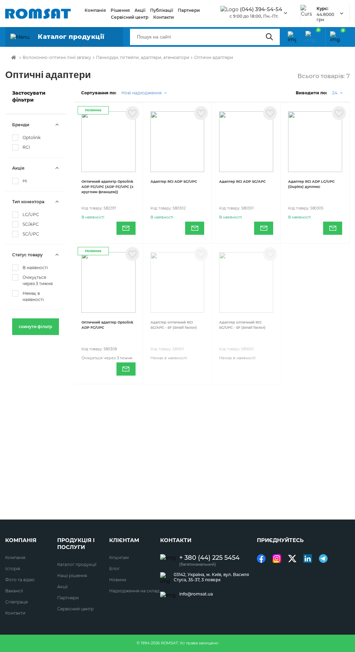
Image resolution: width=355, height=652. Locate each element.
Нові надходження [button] (142, 92)
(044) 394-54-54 (261, 9)
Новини (117, 579)
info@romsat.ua (196, 594)
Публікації (161, 10)
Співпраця (16, 601)
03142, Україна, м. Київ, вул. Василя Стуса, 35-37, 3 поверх (211, 577)
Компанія (95, 10)
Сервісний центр (129, 17)
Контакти (163, 17)
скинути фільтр (35, 326)
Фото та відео (20, 579)
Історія (12, 568)
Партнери (189, 10)
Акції (140, 10)
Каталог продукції (76, 564)
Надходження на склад (134, 590)
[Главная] (13, 57)
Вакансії (14, 590)
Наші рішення (72, 575)
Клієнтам (119, 557)
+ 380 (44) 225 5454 (209, 557)
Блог (114, 568)
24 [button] (335, 92)
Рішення (120, 10)
